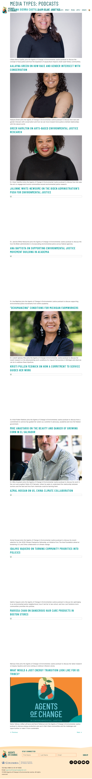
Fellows (46, 10)
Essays (53, 10)
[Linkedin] (79, 762)
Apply (78, 10)
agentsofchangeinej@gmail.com (16, 770)
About (40, 10)
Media (73, 10)
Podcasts (60, 10)
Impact (67, 10)
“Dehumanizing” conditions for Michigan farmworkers (44, 307)
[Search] (89, 10)
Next (79, 732)
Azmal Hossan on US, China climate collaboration (41, 490)
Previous (14, 732)
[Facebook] (75, 762)
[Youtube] (83, 762)
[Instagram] (71, 762)
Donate (84, 10)
